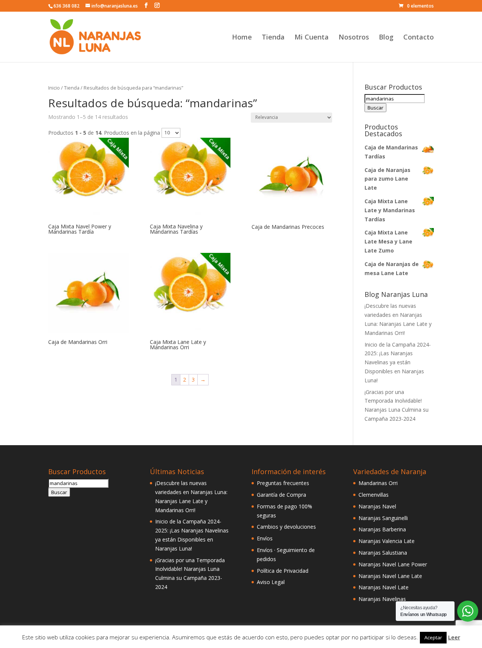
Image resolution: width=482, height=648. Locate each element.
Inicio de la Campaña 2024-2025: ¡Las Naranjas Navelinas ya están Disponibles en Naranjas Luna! (398, 362)
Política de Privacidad (282, 570)
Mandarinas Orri (378, 483)
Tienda (273, 37)
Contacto (418, 37)
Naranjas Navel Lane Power (392, 564)
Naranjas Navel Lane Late (390, 576)
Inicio (54, 87)
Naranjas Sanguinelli (383, 518)
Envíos (265, 538)
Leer (454, 637)
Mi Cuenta (311, 37)
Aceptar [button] (433, 637)
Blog (386, 37)
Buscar (375, 107)
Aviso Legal (271, 582)
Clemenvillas (373, 494)
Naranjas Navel (377, 506)
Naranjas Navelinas (382, 598)
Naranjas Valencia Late (386, 541)
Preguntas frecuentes (283, 483)
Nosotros (354, 37)
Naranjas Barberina (382, 529)
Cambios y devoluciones (286, 526)
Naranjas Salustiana (382, 552)
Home (242, 37)
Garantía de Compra (281, 494)
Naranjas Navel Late (383, 587)
